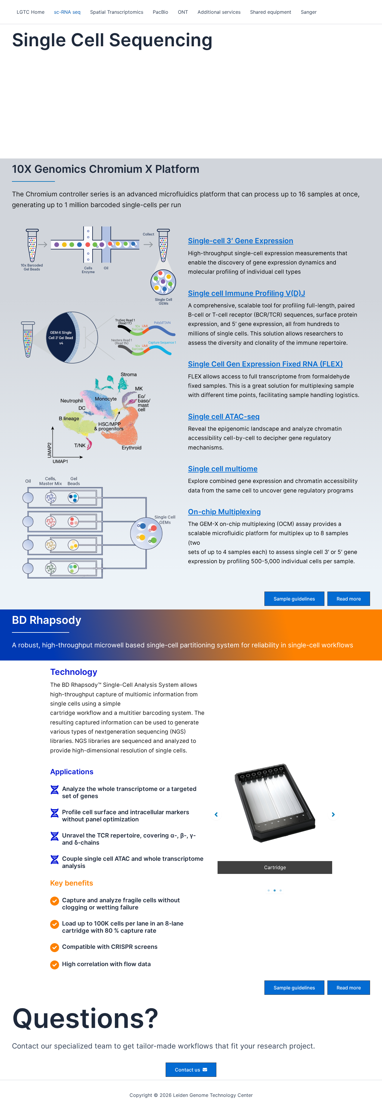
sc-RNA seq (67, 12)
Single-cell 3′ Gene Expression (240, 240)
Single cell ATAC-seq (224, 416)
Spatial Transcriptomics (116, 12)
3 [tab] (281, 891)
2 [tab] (275, 891)
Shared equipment (270, 12)
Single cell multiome (223, 468)
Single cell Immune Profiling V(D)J (246, 293)
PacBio (160, 12)
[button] (294, 599)
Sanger (309, 12)
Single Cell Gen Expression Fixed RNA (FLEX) (265, 364)
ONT (183, 12)
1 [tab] (269, 891)
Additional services (219, 12)
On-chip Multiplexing (224, 511)
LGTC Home (30, 12)
